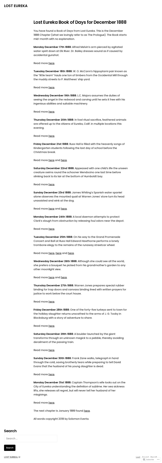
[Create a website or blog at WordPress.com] (19, 457)
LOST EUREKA (16, 5)
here (51, 63)
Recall (154, 457)
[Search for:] (30, 438)
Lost (138, 457)
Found (145, 457)
